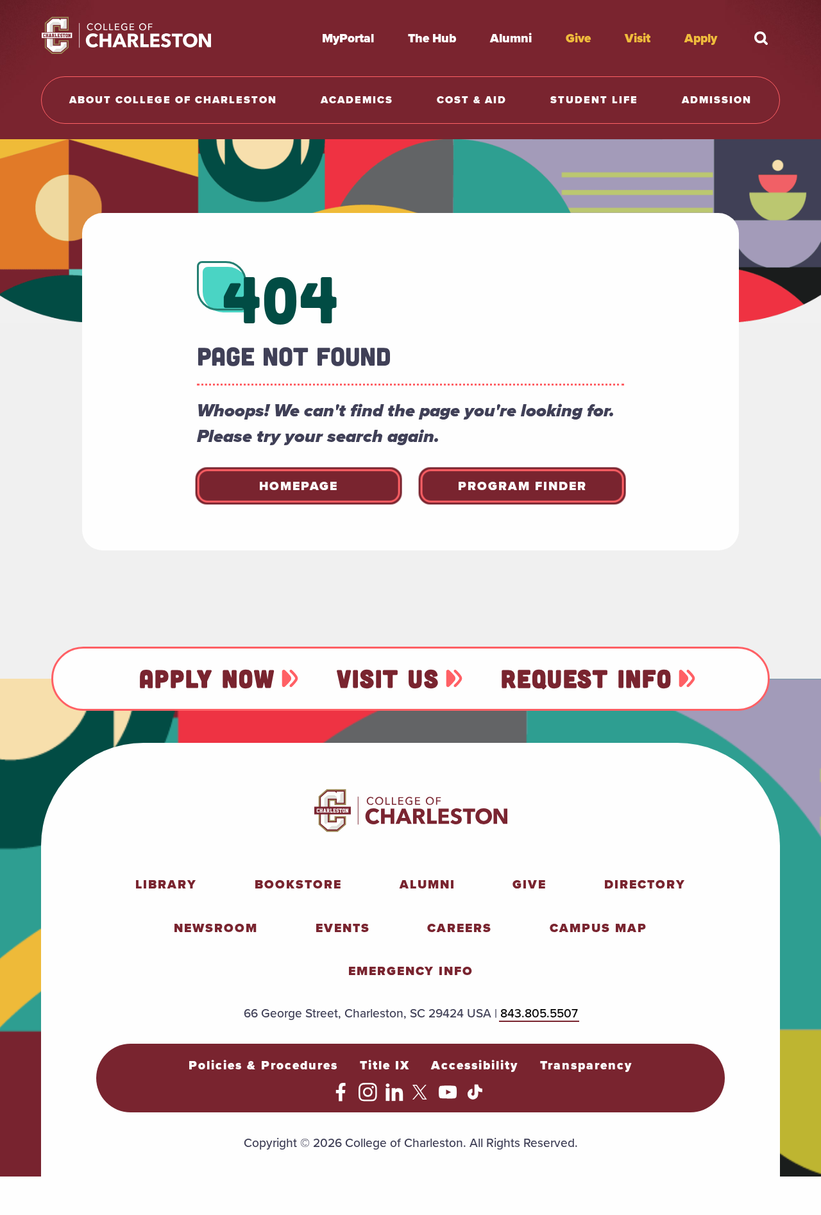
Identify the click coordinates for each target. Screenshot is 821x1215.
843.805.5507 (539, 1013)
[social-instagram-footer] (368, 1097)
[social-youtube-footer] (448, 1097)
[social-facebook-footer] (341, 1097)
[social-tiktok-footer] (475, 1097)
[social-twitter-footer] (421, 1097)
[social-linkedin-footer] (394, 1097)
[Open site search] (760, 38)
